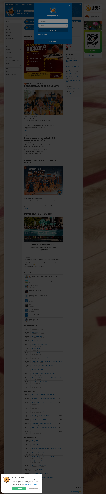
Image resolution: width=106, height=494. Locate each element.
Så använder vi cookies (31, 484)
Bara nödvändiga (33, 488)
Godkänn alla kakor (19, 488)
